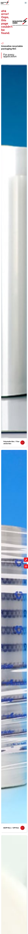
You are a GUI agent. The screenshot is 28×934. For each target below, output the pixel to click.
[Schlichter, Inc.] (5, 3)
